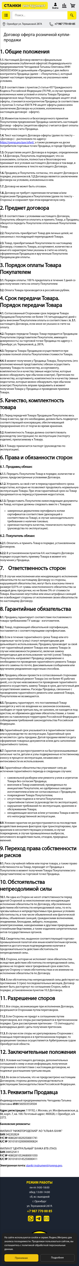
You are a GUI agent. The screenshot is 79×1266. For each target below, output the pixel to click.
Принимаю (21, 1257)
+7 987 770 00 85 (39, 1211)
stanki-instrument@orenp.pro (44, 1165)
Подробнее (57, 1257)
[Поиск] (71, 15)
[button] (55, 5)
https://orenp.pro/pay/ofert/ (17, 142)
